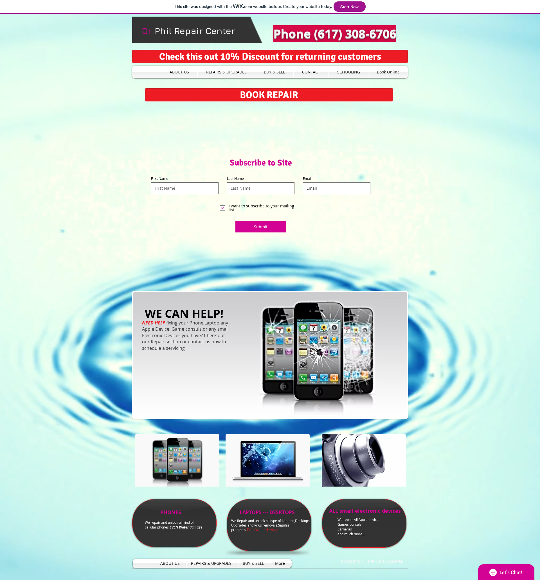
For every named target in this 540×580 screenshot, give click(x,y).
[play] (395, 413)
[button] (270, 56)
